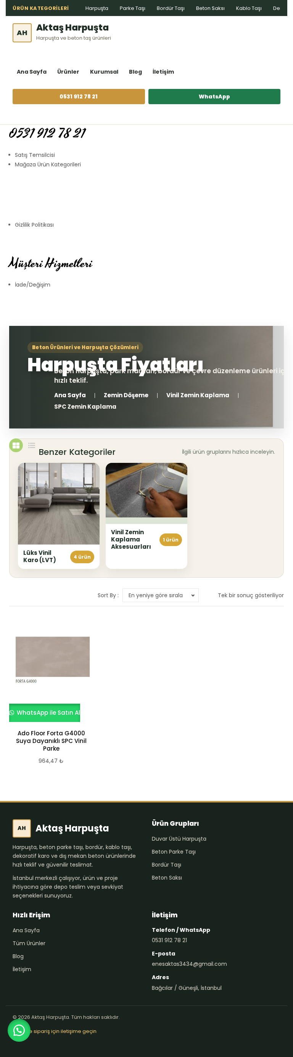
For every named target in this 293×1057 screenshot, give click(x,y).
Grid (16, 445)
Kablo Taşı (249, 8)
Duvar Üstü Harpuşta (179, 839)
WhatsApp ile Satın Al (47, 713)
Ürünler (68, 72)
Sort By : (108, 595)
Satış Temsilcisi (35, 155)
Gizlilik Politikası (34, 225)
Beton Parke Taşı (174, 852)
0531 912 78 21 (79, 96)
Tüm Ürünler (29, 943)
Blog (135, 72)
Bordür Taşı (171, 8)
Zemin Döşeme (126, 395)
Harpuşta (96, 8)
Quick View (47, 670)
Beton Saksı (210, 8)
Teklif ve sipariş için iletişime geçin (55, 1031)
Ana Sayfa (32, 72)
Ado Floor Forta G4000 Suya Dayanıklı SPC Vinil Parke (51, 741)
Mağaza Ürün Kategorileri (48, 164)
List (32, 445)
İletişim (163, 72)
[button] (19, 1030)
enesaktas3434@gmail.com (189, 964)
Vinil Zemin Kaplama (197, 395)
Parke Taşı (132, 8)
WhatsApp (214, 96)
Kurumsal (104, 72)
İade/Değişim (32, 284)
